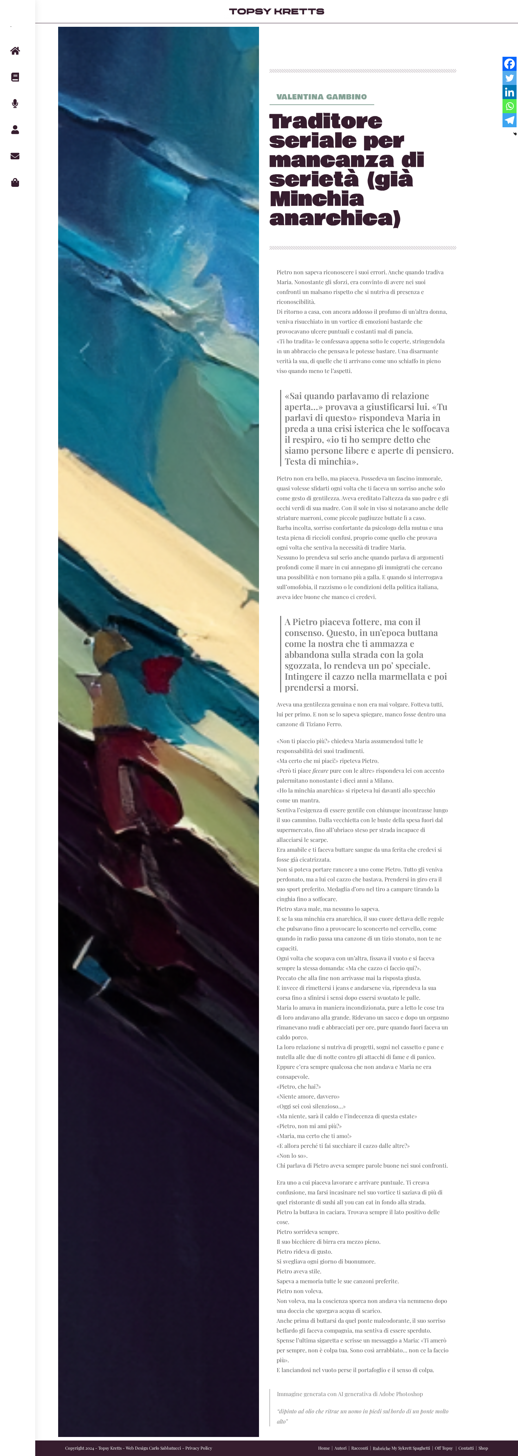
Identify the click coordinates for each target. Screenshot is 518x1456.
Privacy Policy (198, 1448)
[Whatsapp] (509, 106)
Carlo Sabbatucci (165, 1448)
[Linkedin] (509, 92)
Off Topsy (444, 1448)
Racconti (359, 1448)
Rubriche (381, 1448)
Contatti (466, 1448)
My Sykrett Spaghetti (410, 1448)
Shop (483, 1448)
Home (324, 1448)
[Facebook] (509, 64)
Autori (340, 1448)
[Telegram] (509, 120)
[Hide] (515, 134)
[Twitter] (509, 78)
